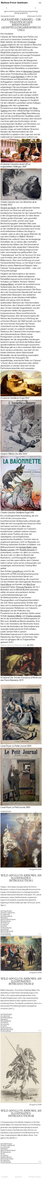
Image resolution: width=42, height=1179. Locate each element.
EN (39, 934)
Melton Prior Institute (14, 2)
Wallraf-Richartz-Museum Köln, (13, 645)
